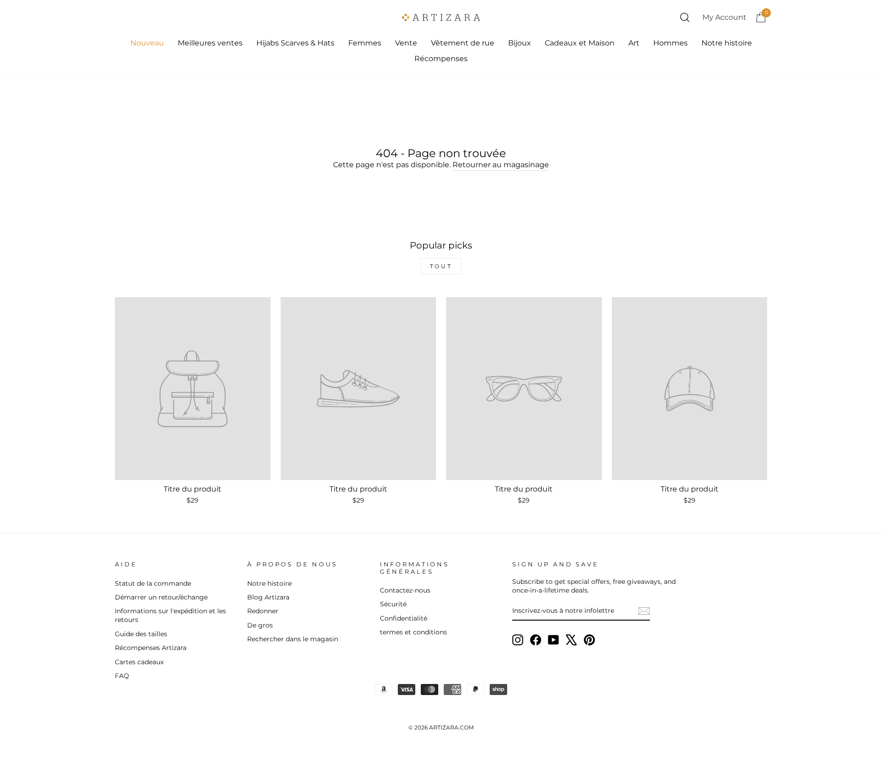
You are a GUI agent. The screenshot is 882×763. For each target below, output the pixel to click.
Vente (406, 43)
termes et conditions (413, 632)
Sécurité (393, 604)
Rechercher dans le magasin (292, 639)
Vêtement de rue (462, 43)
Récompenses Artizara (151, 647)
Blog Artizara (268, 597)
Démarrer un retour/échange (161, 597)
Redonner (262, 611)
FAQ (122, 675)
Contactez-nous (405, 590)
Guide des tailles (141, 634)
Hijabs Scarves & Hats (295, 43)
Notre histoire (726, 43)
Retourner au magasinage (500, 164)
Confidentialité (403, 618)
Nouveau (147, 43)
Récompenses (441, 58)
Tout (441, 266)
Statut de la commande (153, 583)
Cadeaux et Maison (580, 43)
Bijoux (519, 43)
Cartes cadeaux (139, 662)
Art (633, 43)
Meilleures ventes (210, 43)
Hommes (670, 43)
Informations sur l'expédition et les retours (170, 615)
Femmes (364, 43)
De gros (260, 625)
